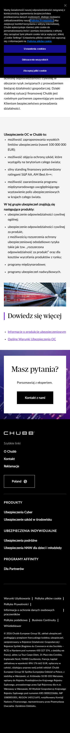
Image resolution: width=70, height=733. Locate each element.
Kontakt (9, 458)
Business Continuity (44, 620)
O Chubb (10, 451)
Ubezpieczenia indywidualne (30, 530)
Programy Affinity (21, 559)
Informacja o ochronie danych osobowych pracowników (29, 612)
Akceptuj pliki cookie (35, 70)
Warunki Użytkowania (17, 598)
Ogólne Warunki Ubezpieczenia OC (32, 339)
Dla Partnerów (14, 568)
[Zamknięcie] (65, 5)
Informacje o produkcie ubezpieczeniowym (37, 331)
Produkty (13, 502)
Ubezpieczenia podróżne (20, 540)
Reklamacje (11, 466)
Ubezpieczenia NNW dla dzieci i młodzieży (33, 548)
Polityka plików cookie (48, 598)
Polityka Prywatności (16, 604)
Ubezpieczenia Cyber (18, 512)
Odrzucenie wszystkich (35, 59)
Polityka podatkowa (15, 620)
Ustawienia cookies (35, 49)
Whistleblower (12, 626)
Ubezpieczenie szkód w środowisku (28, 519)
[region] (35, 39)
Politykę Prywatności (41, 20)
